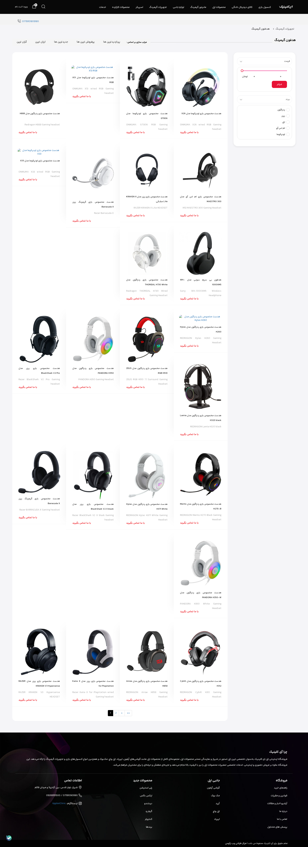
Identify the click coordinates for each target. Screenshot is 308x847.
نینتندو (148, 804)
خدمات (102, 7)
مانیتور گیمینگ (198, 7)
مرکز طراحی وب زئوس (236, 843)
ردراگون (282, 110)
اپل (284, 122)
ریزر (283, 116)
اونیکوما (281, 134)
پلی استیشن (146, 788)
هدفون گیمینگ (260, 29)
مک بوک (215, 796)
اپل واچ (216, 811)
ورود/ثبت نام (21, 7)
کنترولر (148, 819)
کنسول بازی (264, 7)
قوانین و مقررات (279, 796)
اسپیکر (139, 7)
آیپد (218, 804)
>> (128, 713)
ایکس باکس (146, 796)
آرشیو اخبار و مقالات (277, 804)
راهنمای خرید (280, 788)
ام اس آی (281, 128)
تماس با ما (282, 819)
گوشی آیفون (213, 788)
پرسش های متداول (277, 827)
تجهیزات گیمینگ (158, 7)
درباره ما (283, 811)
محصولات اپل (219, 7)
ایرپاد (217, 819)
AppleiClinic (59, 804)
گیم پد (148, 811)
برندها (149, 827)
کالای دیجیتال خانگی (242, 7)
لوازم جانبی (178, 7)
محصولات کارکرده (121, 7)
